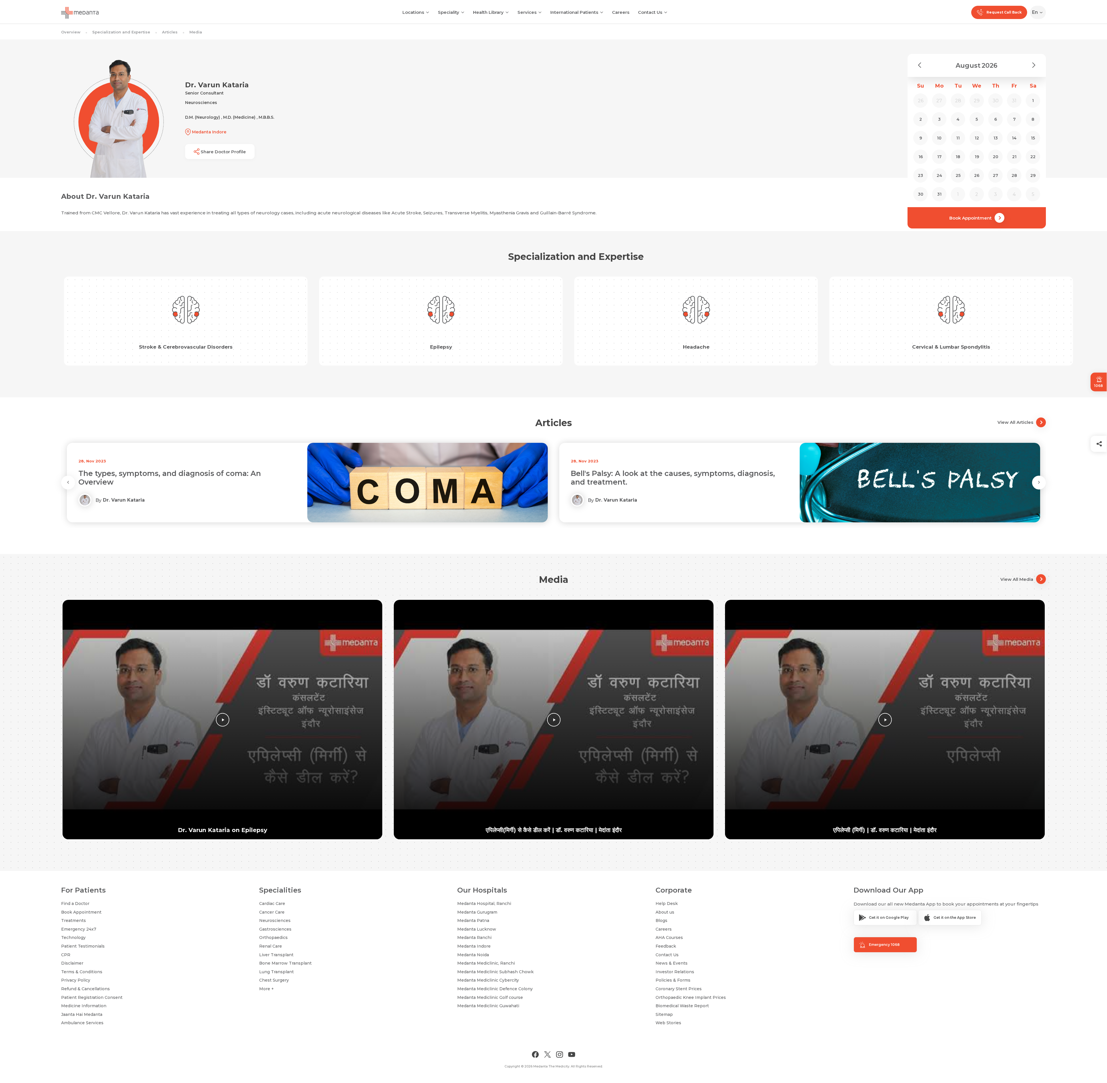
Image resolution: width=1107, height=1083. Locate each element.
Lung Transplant (276, 971)
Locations (413, 12)
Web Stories (668, 1022)
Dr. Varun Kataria (124, 500)
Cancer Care (272, 912)
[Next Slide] (1039, 482)
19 (977, 156)
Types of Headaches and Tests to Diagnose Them (663, 473)
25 (958, 175)
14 (1014, 138)
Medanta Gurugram (477, 912)
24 (939, 175)
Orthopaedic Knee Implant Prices (691, 997)
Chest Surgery (274, 980)
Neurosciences (275, 920)
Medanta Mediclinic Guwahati (488, 1005)
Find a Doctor (75, 903)
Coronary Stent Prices (679, 988)
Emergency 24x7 (78, 929)
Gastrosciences (275, 929)
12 (977, 138)
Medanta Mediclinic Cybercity (488, 980)
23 (920, 175)
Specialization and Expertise (121, 32)
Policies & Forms (673, 980)
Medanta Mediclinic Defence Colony (495, 988)
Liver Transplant (276, 954)
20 (995, 156)
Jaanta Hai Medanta (81, 1014)
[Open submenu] (462, 11)
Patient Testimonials (83, 946)
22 (1033, 156)
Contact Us (650, 12)
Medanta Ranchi (474, 937)
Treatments (73, 920)
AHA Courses (669, 937)
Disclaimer (72, 963)
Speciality (448, 12)
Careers (620, 12)
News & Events (672, 963)
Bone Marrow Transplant (285, 963)
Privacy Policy (75, 980)
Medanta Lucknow (476, 929)
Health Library (488, 12)
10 (939, 138)
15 (1033, 138)
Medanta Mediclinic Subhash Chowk (495, 971)
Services (526, 12)
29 (1033, 175)
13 (995, 138)
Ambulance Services (82, 1022)
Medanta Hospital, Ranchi (484, 903)
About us (665, 912)
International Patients (574, 12)
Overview (70, 32)
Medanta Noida (473, 954)
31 (939, 194)
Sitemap (664, 1014)
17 (939, 156)
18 (958, 156)
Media (195, 32)
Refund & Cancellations (85, 988)
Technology (73, 937)
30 (920, 194)
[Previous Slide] (68, 482)
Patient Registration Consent (92, 997)
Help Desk (667, 903)
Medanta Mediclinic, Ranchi (486, 963)
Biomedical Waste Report (682, 1005)
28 (1014, 175)
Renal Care (270, 946)
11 (958, 138)
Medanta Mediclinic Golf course (490, 997)
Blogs (661, 920)
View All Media (1016, 579)
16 (920, 156)
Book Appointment (970, 218)
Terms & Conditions (81, 971)
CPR (65, 954)
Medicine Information (83, 1005)
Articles (170, 32)
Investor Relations (675, 971)
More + (266, 988)
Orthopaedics (273, 937)
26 (976, 175)
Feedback (666, 946)
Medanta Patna (473, 920)
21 (1014, 156)
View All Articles (1015, 422)
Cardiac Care (272, 903)
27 (995, 175)
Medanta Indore (474, 946)
